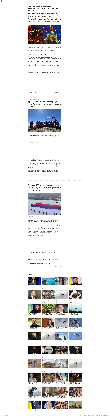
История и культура (46, 3)
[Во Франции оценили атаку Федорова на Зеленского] (61, 310)
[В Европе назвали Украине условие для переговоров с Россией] (34, 407)
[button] (44, 34)
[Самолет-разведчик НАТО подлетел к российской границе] (48, 352)
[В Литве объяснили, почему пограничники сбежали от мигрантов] (75, 310)
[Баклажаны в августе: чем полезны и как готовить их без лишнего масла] (75, 296)
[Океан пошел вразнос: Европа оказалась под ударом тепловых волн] (48, 283)
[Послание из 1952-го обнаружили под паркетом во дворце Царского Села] (34, 365)
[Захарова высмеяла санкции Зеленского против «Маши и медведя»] (48, 407)
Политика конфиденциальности (104, 415)
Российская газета (38, 99)
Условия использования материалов (87, 415)
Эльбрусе (31, 218)
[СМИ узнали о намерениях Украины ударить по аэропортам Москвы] (61, 296)
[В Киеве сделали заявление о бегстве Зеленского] (34, 338)
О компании (4, 415)
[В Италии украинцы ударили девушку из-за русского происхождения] (61, 338)
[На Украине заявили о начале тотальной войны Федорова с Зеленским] (34, 352)
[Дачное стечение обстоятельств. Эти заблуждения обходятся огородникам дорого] (48, 379)
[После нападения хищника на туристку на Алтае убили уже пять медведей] (75, 379)
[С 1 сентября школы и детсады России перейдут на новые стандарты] (61, 393)
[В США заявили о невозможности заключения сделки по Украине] (34, 324)
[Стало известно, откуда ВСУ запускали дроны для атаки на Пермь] (75, 365)
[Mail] (1, 1)
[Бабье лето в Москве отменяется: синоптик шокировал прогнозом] (61, 283)
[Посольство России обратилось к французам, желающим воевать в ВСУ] (48, 365)
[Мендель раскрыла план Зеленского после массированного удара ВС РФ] (34, 310)
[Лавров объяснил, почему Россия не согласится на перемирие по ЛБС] (48, 393)
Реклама (7, 415)
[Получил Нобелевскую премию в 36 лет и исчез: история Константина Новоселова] (48, 324)
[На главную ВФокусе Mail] (4, 1)
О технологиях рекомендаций (96, 415)
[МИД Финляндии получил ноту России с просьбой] (75, 324)
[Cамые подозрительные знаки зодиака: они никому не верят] (61, 365)
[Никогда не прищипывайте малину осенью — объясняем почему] (48, 310)
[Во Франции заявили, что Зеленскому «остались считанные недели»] (75, 283)
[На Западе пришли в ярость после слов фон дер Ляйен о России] (34, 283)
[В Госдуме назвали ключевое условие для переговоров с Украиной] (61, 379)
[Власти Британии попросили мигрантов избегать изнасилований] (75, 407)
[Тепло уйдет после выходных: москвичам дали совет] (34, 393)
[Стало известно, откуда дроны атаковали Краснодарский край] (48, 338)
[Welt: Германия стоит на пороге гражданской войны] (75, 393)
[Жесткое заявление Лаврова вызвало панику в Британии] (34, 296)
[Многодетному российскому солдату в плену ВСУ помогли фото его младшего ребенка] (48, 296)
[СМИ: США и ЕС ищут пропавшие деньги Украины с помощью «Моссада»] (75, 338)
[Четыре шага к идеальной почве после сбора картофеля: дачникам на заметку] (61, 352)
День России (53, 171)
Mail (1, 415)
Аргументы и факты (39, 3)
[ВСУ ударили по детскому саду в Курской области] (61, 324)
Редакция (80, 415)
